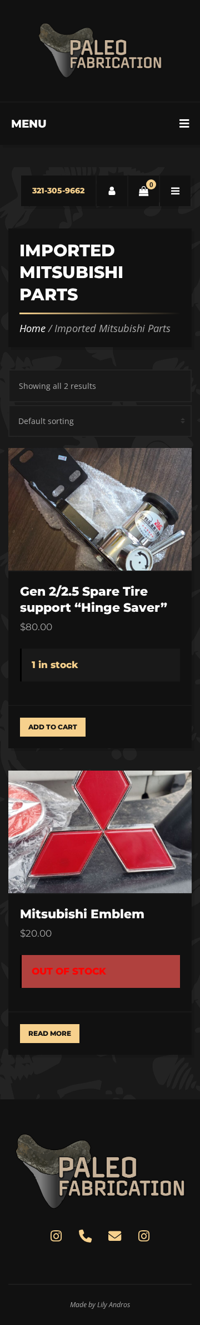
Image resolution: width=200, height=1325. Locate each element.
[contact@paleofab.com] (114, 1236)
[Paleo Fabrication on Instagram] (56, 1236)
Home (32, 328)
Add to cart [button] (52, 727)
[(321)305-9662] (85, 1236)
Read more (49, 1033)
